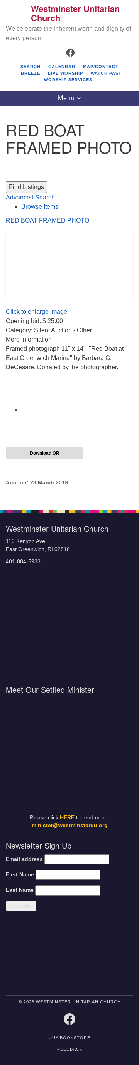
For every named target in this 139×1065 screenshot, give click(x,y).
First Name (20, 874)
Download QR (44, 453)
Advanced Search (30, 197)
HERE (67, 818)
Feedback (70, 1049)
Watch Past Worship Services (83, 76)
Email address (24, 859)
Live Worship (65, 73)
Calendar (61, 66)
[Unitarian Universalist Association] (36, 955)
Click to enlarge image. (37, 311)
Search (30, 66)
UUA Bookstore (69, 1037)
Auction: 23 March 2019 (37, 483)
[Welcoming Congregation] (86, 955)
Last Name (20, 890)
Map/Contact (101, 66)
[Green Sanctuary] (118, 955)
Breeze (30, 73)
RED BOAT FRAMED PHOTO (47, 220)
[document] (69, 304)
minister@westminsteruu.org (70, 825)
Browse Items (39, 206)
